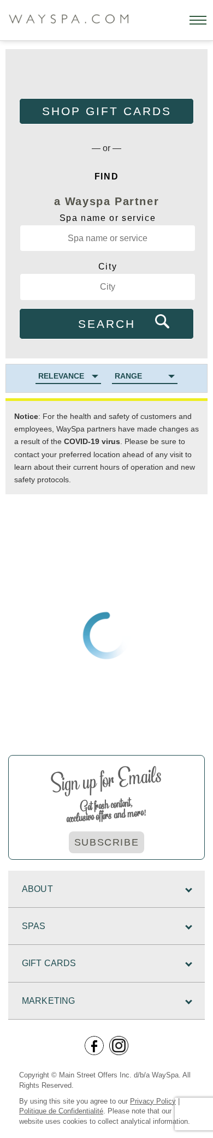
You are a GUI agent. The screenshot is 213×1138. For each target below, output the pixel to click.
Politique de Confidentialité (61, 1111)
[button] (198, 20)
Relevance (61, 376)
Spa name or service (108, 218)
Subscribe (106, 842)
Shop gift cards (106, 111)
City (107, 266)
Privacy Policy (153, 1101)
